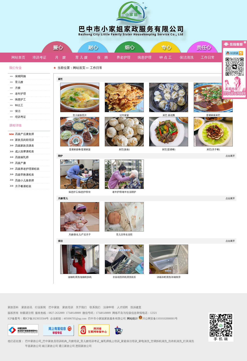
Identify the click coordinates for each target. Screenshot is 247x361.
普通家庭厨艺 (213, 115)
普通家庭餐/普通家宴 (80, 149)
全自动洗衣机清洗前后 (124, 277)
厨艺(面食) (124, 149)
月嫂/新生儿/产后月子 (80, 234)
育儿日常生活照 (124, 234)
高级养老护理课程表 (27, 168)
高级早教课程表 (24, 174)
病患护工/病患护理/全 (80, 192)
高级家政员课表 (24, 145)
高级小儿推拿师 (24, 180)
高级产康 (20, 163)
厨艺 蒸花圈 (169, 115)
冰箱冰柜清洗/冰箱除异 (169, 277)
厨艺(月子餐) (213, 149)
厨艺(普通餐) (168, 149)
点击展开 (230, 155)
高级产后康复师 (24, 134)
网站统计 (132, 318)
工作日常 (96, 67)
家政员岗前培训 (24, 139)
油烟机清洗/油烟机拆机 (80, 277)
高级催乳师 (22, 157)
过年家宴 (124, 115)
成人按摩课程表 (24, 151)
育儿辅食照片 (80, 115)
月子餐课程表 (23, 186)
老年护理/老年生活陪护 (124, 192)
